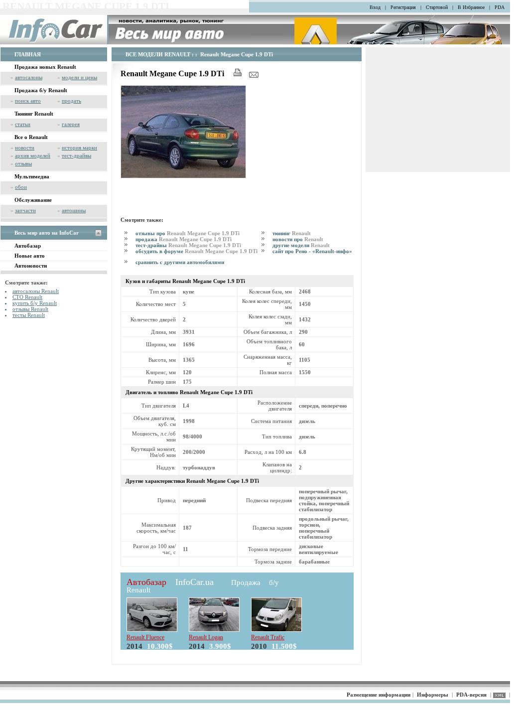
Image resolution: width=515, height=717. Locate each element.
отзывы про (187, 233)
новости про (297, 239)
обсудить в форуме (196, 251)
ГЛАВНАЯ (27, 54)
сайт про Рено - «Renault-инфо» (312, 251)
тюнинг (291, 233)
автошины (74, 210)
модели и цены (79, 77)
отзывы (23, 163)
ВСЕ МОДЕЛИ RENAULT (158, 54)
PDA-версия (471, 695)
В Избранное (471, 7)
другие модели (301, 245)
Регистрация (403, 7)
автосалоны (28, 77)
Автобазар (27, 246)
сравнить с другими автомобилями (179, 262)
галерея (71, 124)
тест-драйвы (76, 155)
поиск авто (28, 101)
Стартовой (437, 7)
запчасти (25, 210)
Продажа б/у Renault (40, 90)
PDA (500, 7)
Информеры (432, 695)
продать (71, 101)
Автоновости (30, 266)
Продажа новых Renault (45, 67)
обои (21, 187)
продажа (183, 239)
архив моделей (32, 155)
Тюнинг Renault (33, 114)
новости (24, 147)
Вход (375, 7)
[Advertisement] (237, 196)
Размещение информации (378, 695)
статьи (22, 124)
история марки (79, 147)
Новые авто (29, 256)
